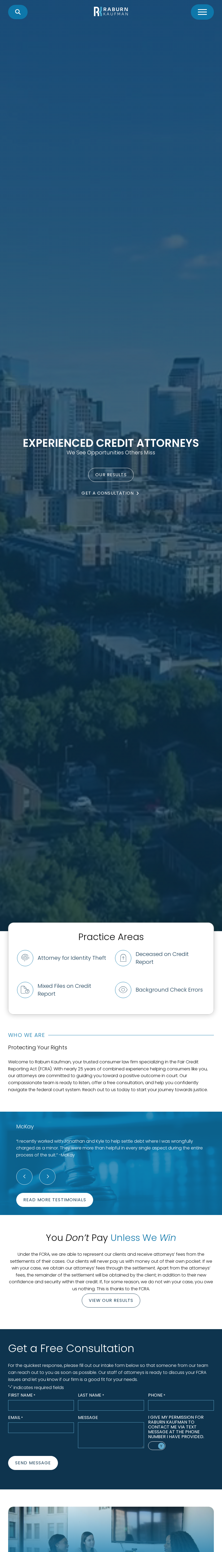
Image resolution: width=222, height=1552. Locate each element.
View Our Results (111, 1300)
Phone (156, 1395)
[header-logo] (111, 12)
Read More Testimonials (54, 1200)
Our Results (110, 475)
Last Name (91, 1395)
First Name (21, 1395)
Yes (153, 1446)
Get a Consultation (107, 493)
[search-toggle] (18, 12)
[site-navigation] (202, 12)
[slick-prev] (24, 1177)
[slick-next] (47, 1177)
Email (15, 1417)
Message (88, 1417)
